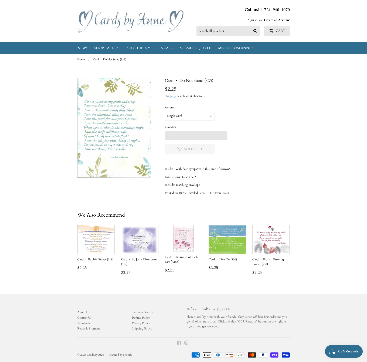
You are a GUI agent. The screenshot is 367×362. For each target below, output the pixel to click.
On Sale (165, 48)
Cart (280, 30)
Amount (170, 107)
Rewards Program (88, 329)
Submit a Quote (195, 48)
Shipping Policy (142, 329)
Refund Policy (141, 318)
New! (82, 48)
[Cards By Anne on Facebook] (179, 343)
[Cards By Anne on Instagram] (186, 343)
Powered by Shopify (120, 355)
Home (81, 59)
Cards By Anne (95, 355)
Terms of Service (142, 312)
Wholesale (83, 323)
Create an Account (277, 20)
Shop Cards (105, 48)
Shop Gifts (137, 48)
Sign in (252, 20)
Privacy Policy (141, 323)
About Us (83, 312)
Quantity (170, 127)
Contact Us (84, 318)
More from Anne (235, 48)
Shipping (170, 96)
